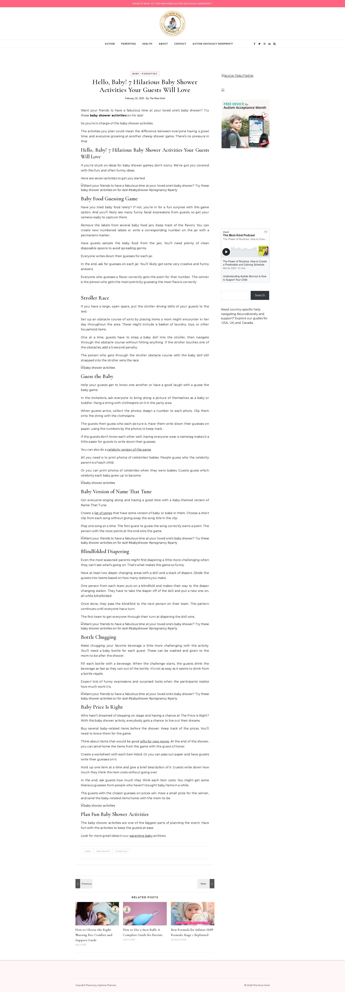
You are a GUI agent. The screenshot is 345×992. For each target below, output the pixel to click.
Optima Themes (106, 985)
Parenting (128, 43)
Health (147, 43)
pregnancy (121, 851)
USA (225, 322)
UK (232, 322)
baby (88, 851)
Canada (247, 322)
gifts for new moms (154, 741)
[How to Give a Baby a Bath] (83, 883)
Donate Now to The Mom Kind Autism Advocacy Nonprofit (172, 3)
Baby (135, 73)
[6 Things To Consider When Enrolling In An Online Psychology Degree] (206, 883)
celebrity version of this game (129, 449)
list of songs (103, 513)
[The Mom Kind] (172, 24)
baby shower (103, 851)
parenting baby (141, 835)
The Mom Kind (157, 98)
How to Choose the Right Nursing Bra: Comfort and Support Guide (93, 935)
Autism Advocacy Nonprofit (213, 43)
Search (260, 295)
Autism (110, 43)
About (163, 43)
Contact (180, 43)
